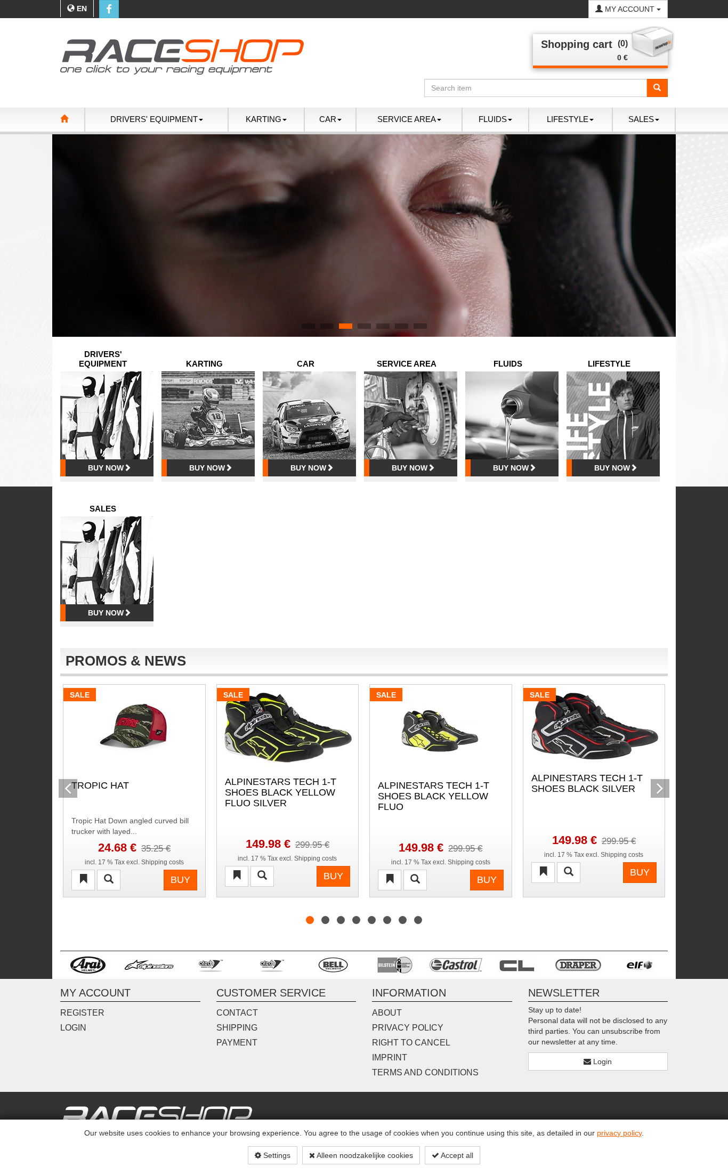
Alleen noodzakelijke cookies (364, 1155)
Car (305, 363)
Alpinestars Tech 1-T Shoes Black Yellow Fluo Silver (280, 791)
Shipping (236, 1027)
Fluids (508, 363)
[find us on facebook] (109, 9)
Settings (275, 1155)
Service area (406, 363)
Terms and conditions (425, 1072)
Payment (236, 1042)
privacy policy (619, 1133)
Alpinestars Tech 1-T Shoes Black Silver (587, 783)
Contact (237, 1012)
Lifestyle (609, 363)
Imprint (389, 1057)
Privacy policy (407, 1027)
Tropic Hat (100, 786)
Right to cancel (411, 1042)
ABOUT (387, 1012)
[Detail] (108, 880)
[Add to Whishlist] (83, 880)
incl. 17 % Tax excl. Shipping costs (134, 862)
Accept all (456, 1155)
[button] (68, 235)
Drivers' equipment (103, 359)
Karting (204, 363)
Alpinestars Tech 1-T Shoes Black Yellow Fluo (433, 795)
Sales (103, 508)
